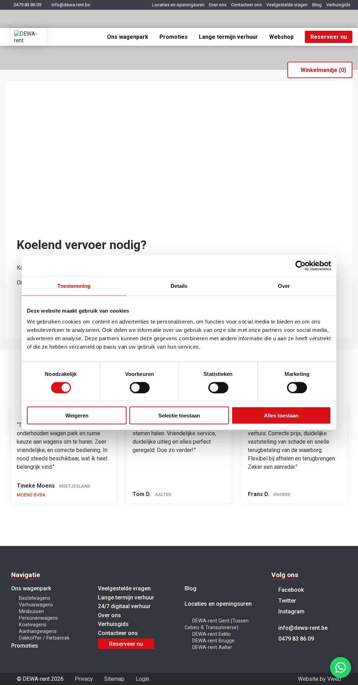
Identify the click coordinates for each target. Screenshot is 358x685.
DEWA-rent (28, 37)
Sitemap (114, 679)
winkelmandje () (323, 70)
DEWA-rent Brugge (213, 641)
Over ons (218, 4)
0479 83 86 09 (27, 4)
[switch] (140, 387)
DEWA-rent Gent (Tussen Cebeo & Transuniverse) (217, 624)
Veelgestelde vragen (287, 4)
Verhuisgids (338, 4)
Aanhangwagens (38, 631)
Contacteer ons (246, 4)
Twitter (286, 600)
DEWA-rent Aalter (212, 647)
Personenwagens (38, 618)
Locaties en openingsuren (178, 4)
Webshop (281, 37)
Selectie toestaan (179, 415)
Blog (317, 4)
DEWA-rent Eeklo (211, 634)
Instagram (291, 611)
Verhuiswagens (36, 605)
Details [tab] (179, 286)
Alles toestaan (281, 415)
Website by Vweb (319, 679)
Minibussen (31, 611)
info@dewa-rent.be (70, 4)
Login (142, 679)
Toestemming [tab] (74, 286)
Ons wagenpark (127, 37)
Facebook (290, 589)
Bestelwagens (34, 598)
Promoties (173, 37)
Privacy (84, 679)
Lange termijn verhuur (228, 37)
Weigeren (76, 415)
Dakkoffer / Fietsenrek (44, 638)
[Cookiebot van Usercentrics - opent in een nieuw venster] (300, 265)
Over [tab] (284, 286)
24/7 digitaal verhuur (124, 606)
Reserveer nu (328, 37)
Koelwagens (32, 625)
